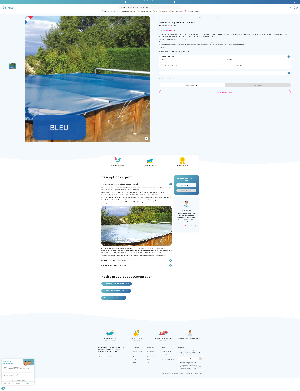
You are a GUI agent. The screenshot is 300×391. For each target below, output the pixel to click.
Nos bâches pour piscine (167, 359)
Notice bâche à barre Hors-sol (113, 298)
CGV (148, 362)
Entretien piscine (165, 354)
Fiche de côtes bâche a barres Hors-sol (116, 283)
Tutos (134, 359)
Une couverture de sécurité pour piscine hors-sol (119, 184)
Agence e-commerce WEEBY (179, 373)
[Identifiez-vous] (290, 8)
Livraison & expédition (153, 354)
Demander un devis (186, 226)
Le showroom (136, 354)
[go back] (160, 18)
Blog (134, 362)
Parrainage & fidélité (138, 356)
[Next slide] (174, 2)
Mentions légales (198, 373)
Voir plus (162, 47)
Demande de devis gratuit (291, 2)
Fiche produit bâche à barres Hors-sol (115, 290)
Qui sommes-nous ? (138, 351)
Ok (200, 358)
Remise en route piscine (167, 356)
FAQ (148, 359)
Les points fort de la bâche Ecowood (115, 261)
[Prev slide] (125, 2)
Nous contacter (151, 351)
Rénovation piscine (166, 351)
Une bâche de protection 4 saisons (114, 265)
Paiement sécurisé (152, 356)
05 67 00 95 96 (156, 1)
